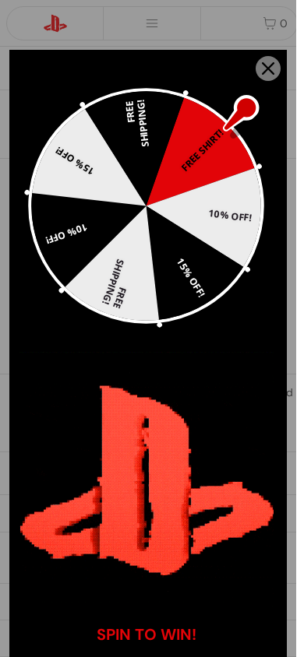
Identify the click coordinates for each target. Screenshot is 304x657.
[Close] (268, 68)
